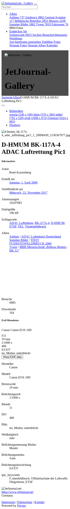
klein (44, 114)
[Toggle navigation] (35, 4)
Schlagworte (20, 35)
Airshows (34, 17)
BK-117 (14, 250)
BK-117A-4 (42, 223)
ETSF (13, 226)
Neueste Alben (37, 45)
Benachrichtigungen (54, 35)
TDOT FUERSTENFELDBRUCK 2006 (30, 241)
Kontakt (39, 502)
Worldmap (15, 38)
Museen (57, 21)
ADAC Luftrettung (21, 223)
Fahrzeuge (60, 24)
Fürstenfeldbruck (35, 226)
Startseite (7, 97)
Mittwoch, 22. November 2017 (28, 192)
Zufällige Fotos (51, 42)
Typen (43, 24)
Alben (13, 14)
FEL (21, 226)
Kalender (52, 45)
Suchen (37, 35)
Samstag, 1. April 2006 (23, 182)
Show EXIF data (12, 357)
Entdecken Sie (18, 31)
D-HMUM (57, 223)
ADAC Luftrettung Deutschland (41, 236)
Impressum (8, 502)
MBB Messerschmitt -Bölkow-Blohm (42, 247)
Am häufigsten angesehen (25, 42)
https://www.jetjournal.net (17, 492)
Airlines (16, 17)
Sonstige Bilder (22, 24)
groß (35, 118)
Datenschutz (24, 502)
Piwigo (21, 505)
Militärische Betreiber (31, 21)
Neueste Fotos (18, 45)
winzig (21, 114)
